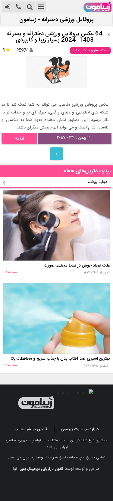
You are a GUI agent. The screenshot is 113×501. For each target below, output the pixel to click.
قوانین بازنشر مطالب (30, 429)
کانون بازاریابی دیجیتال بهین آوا (38, 469)
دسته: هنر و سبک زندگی (90, 50)
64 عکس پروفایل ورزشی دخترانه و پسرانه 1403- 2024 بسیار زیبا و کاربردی (54, 37)
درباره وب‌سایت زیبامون (80, 429)
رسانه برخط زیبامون (38, 457)
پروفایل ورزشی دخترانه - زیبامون (56, 20)
